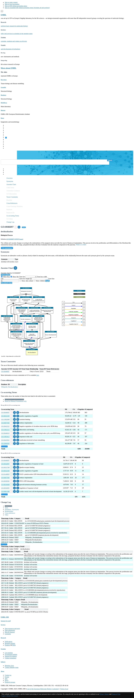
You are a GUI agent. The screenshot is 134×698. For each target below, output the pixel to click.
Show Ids (15, 277)
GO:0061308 (5, 491)
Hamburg (3, 95)
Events (7, 677)
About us (7, 141)
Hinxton (3, 110)
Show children (40, 281)
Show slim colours (27, 281)
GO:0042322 (5, 426)
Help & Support (10, 632)
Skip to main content (11, 2)
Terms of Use (116, 694)
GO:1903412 (5, 436)
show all (4, 446)
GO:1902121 (5, 430)
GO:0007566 (5, 423)
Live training (9, 653)
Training (7, 143)
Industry (3, 662)
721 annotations (7, 248)
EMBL (3, 15)
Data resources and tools (12, 628)
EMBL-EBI (8, 148)
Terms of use (64, 689)
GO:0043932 (5, 440)
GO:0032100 (5, 416)
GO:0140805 (5, 474)
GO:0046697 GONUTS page (15, 239)
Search (110, 160)
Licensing (8, 634)
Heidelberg (4, 102)
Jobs (6, 679)
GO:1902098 (5, 419)
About (2, 671)
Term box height (24, 279)
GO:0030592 (5, 481)
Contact (7, 170)
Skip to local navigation (12, 4)
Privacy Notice (104, 694)
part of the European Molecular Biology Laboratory (43, 689)
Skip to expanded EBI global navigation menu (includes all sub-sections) (27, 8)
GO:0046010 (5, 433)
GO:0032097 (5, 464)
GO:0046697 (5, 371)
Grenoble (3, 87)
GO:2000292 (5, 443)
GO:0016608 (5, 484)
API (6, 172)
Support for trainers (11, 656)
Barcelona (4, 79)
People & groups (10, 682)
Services (7, 146)
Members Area (9, 665)
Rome (2, 118)
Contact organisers (10, 658)
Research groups (10, 643)
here (37, 375)
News (6, 680)
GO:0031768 (5, 467)
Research (7, 144)
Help (6, 169)
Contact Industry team (11, 667)
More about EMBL (8, 68)
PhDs (14, 645)
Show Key (6, 277)
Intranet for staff (6, 621)
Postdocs (7, 645)
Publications (8, 641)
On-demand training (11, 654)
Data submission (10, 630)
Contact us (8, 675)
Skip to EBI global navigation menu (16, 6)
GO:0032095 (5, 488)
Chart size (22, 277)
